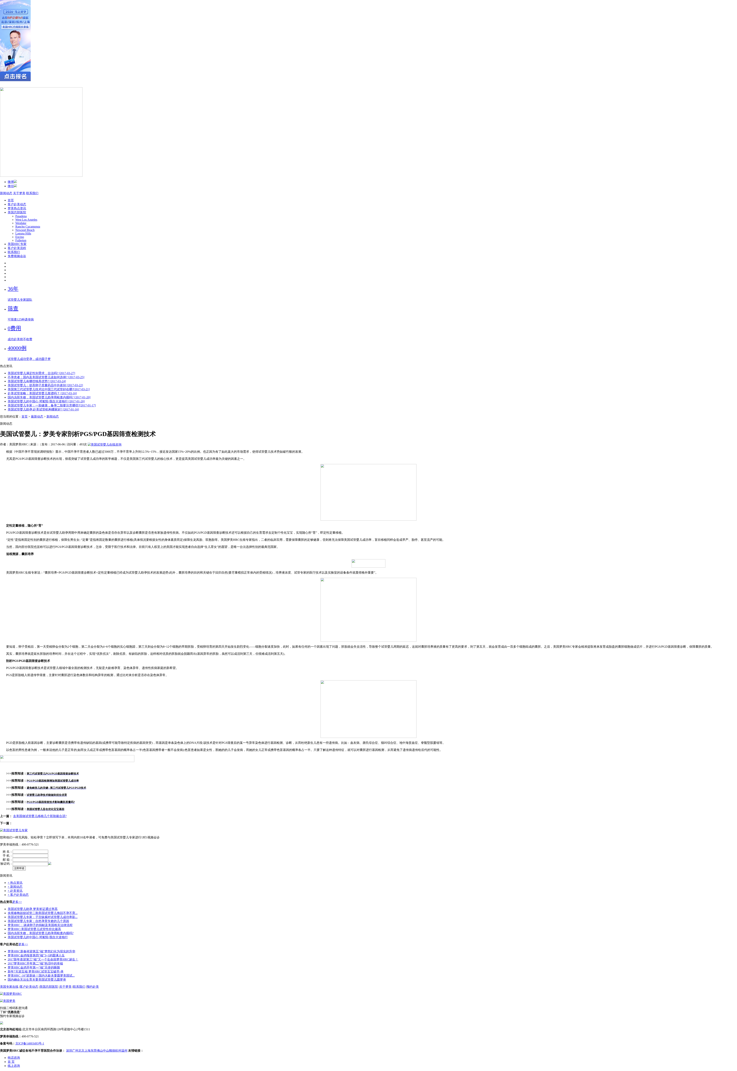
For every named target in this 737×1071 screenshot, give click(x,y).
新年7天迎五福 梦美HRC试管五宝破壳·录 (36, 971)
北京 (81, 1050)
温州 (124, 1050)
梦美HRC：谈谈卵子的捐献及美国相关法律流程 (40, 925)
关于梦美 (19, 193)
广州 (75, 1050)
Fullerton (20, 240)
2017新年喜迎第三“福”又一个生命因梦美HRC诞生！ (43, 959)
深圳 (69, 1050)
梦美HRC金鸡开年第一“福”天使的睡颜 (34, 967)
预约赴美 (93, 986)
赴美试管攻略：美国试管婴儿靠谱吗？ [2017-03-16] (42, 393)
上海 (87, 1050)
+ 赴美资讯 (15, 890)
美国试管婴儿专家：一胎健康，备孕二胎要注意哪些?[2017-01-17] (52, 405)
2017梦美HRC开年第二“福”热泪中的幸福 (35, 963)
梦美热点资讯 (17, 208)
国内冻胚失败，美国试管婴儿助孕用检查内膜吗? (41, 933)
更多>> (17, 901)
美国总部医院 (17, 212)
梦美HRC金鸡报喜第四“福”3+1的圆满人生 (36, 955)
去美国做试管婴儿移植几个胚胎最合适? (40, 816)
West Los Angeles (26, 219)
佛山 (100, 1050)
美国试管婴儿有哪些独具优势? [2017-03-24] (37, 381)
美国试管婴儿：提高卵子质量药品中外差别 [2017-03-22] (45, 385)
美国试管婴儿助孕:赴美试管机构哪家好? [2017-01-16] (43, 409)
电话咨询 (14, 1057)
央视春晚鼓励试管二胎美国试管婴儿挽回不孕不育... (43, 913)
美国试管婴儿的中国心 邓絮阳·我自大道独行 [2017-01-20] (46, 401)
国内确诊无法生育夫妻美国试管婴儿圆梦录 (37, 979)
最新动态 (37, 416)
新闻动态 (6, 193)
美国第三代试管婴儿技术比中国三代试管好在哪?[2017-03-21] (49, 389)
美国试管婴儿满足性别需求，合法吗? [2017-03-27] (41, 373)
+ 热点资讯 (15, 882)
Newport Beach (25, 230)
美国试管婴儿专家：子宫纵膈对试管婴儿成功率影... (43, 917)
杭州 (118, 1050)
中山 (106, 1050)
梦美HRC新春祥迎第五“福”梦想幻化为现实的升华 (41, 951)
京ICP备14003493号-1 (29, 1043)
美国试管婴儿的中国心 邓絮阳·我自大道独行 (38, 937)
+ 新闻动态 (15, 886)
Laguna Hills (23, 233)
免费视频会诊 (17, 256)
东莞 (94, 1050)
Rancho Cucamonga (27, 226)
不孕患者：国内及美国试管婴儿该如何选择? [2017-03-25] (46, 377)
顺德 (112, 1050)
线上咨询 (14, 1065)
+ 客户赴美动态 (18, 894)
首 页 (11, 1061)
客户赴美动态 (17, 204)
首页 (11, 200)
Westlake (20, 223)
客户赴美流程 (17, 248)
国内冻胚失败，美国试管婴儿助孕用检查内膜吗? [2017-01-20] (49, 397)
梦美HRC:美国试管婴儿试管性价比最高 (34, 929)
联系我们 (32, 193)
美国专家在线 (9, 986)
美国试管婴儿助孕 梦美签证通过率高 (33, 909)
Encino (19, 237)
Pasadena (21, 216)
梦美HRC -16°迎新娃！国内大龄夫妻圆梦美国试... (41, 975)
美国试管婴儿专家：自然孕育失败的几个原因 (38, 921)
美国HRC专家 (17, 244)
